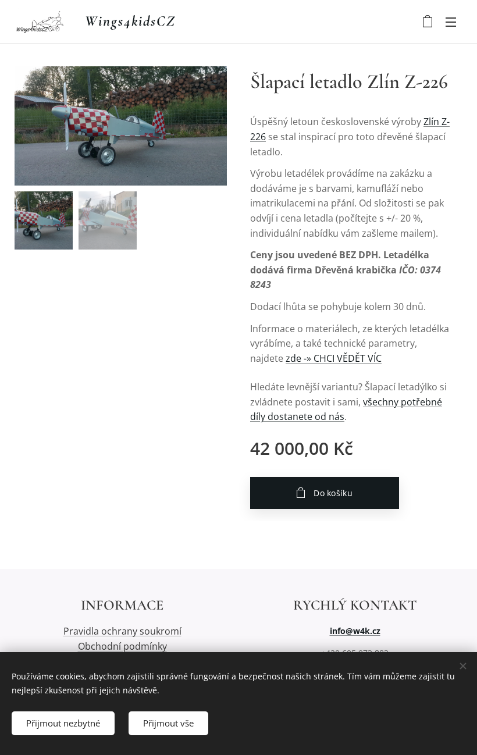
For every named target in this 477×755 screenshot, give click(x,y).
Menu (450, 21)
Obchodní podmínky (122, 646)
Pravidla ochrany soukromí (122, 631)
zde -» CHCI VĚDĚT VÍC (334, 358)
